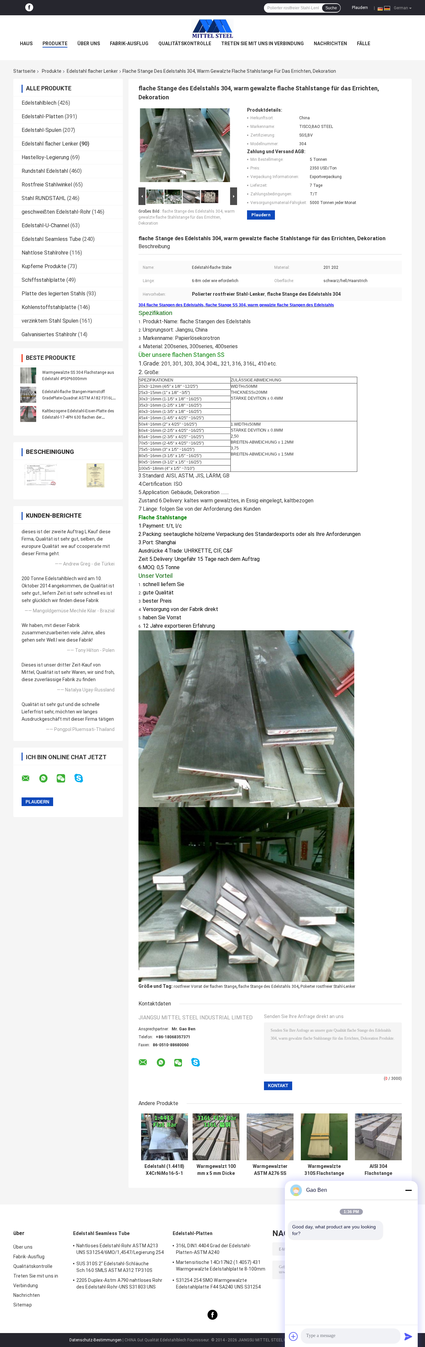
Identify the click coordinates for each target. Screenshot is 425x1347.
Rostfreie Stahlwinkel (47, 184)
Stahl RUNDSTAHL (44, 198)
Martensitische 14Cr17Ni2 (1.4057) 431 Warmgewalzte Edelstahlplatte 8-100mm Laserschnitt (221, 1267)
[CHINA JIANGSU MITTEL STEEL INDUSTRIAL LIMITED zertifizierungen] (40, 475)
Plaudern (360, 7)
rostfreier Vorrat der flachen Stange (205, 986)
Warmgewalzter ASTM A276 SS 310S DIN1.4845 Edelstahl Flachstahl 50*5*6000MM (270, 1170)
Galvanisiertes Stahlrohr (49, 334)
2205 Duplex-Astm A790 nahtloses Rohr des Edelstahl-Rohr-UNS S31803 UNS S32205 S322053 (119, 1285)
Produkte (54, 43)
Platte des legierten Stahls (53, 293)
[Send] (408, 1336)
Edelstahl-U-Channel (45, 225)
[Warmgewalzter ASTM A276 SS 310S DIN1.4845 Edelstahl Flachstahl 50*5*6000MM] (270, 1136)
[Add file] (293, 1336)
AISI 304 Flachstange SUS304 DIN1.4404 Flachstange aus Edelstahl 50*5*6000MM (378, 1170)
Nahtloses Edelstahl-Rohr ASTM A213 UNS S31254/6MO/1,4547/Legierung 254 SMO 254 (120, 1250)
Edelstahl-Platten (42, 116)
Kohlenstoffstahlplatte (49, 307)
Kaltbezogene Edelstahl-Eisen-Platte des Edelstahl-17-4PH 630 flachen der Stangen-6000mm (78, 417)
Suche (331, 8)
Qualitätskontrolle (184, 43)
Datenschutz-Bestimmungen (95, 1340)
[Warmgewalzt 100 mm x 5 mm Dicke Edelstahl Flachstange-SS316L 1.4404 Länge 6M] (216, 1136)
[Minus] (408, 1190)
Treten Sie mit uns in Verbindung (262, 43)
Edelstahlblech (39, 103)
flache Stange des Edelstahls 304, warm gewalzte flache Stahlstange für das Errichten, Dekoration (186, 217)
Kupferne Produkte (44, 266)
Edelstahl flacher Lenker (92, 71)
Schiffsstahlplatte (43, 280)
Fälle (363, 43)
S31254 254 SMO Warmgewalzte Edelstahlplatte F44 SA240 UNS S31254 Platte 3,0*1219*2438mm (218, 1285)
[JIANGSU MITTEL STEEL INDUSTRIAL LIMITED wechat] (65, 778)
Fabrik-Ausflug (129, 43)
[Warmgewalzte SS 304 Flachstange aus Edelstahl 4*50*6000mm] (28, 375)
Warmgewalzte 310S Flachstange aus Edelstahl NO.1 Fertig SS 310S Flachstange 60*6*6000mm (324, 1170)
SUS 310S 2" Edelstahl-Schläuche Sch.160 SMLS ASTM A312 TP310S (114, 1267)
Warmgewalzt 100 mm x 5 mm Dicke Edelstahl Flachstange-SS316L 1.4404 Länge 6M (216, 1170)
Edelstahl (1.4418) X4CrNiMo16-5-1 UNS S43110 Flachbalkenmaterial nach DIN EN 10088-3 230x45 (164, 1170)
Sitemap (22, 1304)
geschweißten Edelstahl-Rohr (56, 212)
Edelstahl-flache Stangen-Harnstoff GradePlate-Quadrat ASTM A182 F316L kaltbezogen (77, 398)
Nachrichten (330, 43)
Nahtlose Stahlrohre (45, 253)
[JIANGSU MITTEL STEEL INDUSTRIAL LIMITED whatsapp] (47, 778)
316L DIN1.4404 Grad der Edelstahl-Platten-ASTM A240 (213, 1249)
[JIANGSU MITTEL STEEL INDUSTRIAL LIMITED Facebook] (29, 7)
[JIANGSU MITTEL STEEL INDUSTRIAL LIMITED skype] (82, 778)
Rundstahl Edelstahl (45, 171)
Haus (26, 43)
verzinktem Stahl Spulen (50, 321)
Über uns (88, 43)
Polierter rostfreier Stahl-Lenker (327, 986)
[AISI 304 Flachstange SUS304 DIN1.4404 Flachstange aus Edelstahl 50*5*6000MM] (378, 1136)
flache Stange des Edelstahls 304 (268, 986)
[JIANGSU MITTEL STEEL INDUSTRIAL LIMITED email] (30, 778)
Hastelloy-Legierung (45, 157)
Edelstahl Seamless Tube (51, 239)
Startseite (24, 71)
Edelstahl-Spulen (41, 130)
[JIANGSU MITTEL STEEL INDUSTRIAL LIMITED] (212, 29)
